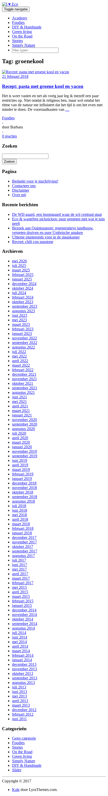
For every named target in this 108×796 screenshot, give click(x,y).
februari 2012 (22, 714)
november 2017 (24, 542)
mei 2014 (19, 642)
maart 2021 (21, 410)
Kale (16, 789)
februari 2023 (22, 329)
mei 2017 (19, 569)
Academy (19, 18)
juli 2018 (19, 506)
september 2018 (24, 497)
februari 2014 (22, 655)
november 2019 (24, 451)
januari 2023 (22, 333)
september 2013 (24, 678)
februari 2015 (22, 601)
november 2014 (24, 614)
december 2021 (24, 374)
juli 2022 (19, 352)
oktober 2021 (22, 383)
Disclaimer (20, 190)
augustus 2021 (23, 392)
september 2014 (24, 623)
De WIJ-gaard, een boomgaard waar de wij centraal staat (57, 214)
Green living (22, 31)
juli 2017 (19, 560)
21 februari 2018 (15, 76)
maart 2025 (21, 270)
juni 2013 (19, 691)
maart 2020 (21, 442)
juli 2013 (19, 687)
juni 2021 (19, 397)
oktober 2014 (22, 619)
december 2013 (24, 664)
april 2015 (20, 592)
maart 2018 (21, 524)
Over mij (19, 195)
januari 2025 (22, 279)
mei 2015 (19, 587)
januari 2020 (22, 447)
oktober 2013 (22, 673)
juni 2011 (19, 719)
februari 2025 (22, 274)
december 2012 (24, 710)
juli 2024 (19, 293)
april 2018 (20, 519)
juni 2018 (19, 510)
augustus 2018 (23, 501)
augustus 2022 (23, 347)
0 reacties (9, 136)
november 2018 (24, 488)
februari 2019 (22, 474)
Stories (17, 41)
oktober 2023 (22, 302)
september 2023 (24, 306)
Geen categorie (24, 738)
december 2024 (24, 284)
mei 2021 (19, 401)
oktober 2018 (22, 492)
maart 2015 (21, 596)
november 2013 (24, 669)
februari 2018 (22, 528)
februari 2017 (22, 583)
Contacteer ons (24, 186)
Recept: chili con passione (32, 241)
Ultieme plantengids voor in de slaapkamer (46, 237)
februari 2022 (22, 370)
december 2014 (24, 610)
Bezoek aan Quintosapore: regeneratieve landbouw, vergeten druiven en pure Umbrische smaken (53, 230)
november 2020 (24, 420)
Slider (16, 770)
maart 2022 (21, 365)
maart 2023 (21, 324)
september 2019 (24, 456)
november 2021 (24, 379)
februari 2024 (22, 297)
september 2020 (24, 424)
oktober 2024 (22, 288)
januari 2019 (22, 478)
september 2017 (24, 551)
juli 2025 (19, 265)
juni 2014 (19, 637)
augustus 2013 (23, 682)
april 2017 (20, 574)
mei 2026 (19, 261)
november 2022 (24, 338)
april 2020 (20, 438)
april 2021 (20, 406)
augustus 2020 (23, 429)
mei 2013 (19, 696)
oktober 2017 (22, 546)
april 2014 (20, 646)
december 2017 (24, 537)
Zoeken (9, 161)
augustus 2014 (23, 628)
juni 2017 (19, 565)
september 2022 (24, 342)
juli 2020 (19, 433)
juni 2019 (19, 460)
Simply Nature (23, 45)
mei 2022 (19, 356)
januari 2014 (22, 660)
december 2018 (24, 483)
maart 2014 (21, 651)
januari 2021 (22, 415)
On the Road (22, 36)
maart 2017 (21, 578)
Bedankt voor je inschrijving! (35, 181)
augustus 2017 (23, 555)
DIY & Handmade (26, 27)
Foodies (18, 22)
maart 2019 (21, 469)
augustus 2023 (23, 311)
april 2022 (20, 361)
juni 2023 (19, 315)
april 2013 (20, 701)
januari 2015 (22, 605)
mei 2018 (19, 515)
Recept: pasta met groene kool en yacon (42, 86)
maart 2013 (21, 705)
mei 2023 (19, 320)
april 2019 (20, 465)
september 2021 (24, 388)
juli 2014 (19, 633)
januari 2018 (22, 533)
